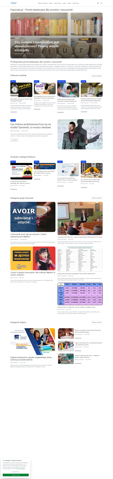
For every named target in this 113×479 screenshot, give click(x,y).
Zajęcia (64, 3)
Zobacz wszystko (96, 76)
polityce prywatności (20, 468)
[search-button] (98, 3)
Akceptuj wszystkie (16, 475)
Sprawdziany (75, 3)
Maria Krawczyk (13, 103)
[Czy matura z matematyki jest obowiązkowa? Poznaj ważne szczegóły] (56, 35)
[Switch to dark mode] (101, 3)
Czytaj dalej (14, 140)
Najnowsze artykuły (43, 3)
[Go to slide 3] (100, 56)
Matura (50, 3)
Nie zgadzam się (15, 471)
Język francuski (57, 3)
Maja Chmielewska (61, 103)
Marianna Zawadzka (19, 53)
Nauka (69, 3)
